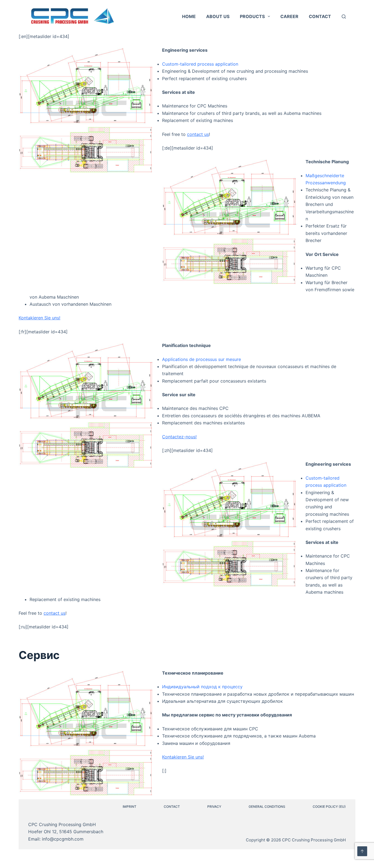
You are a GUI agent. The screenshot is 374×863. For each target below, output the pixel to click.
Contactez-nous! (179, 436)
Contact (320, 16)
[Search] (344, 16)
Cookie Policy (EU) (329, 806)
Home (189, 16)
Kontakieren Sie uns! (39, 317)
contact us (198, 134)
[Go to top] (362, 851)
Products (252, 16)
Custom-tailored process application (200, 64)
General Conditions (267, 806)
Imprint (129, 806)
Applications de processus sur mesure (201, 359)
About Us (217, 16)
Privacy (214, 806)
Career (289, 16)
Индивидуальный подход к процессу (202, 686)
